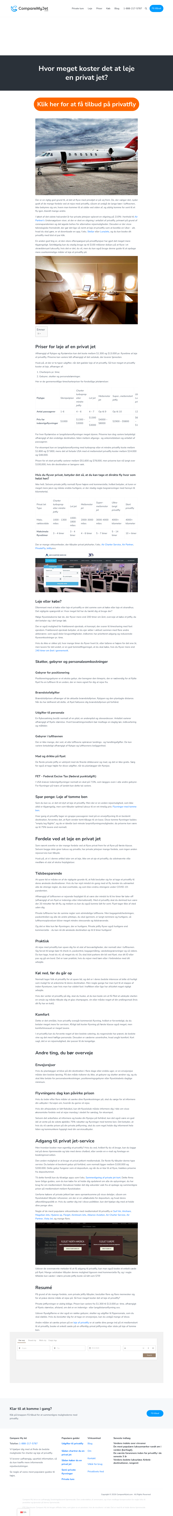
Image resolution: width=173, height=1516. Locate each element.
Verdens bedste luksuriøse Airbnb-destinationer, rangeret (132, 1461)
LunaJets (104, 231)
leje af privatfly (81, 1322)
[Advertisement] (86, 36)
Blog (90, 1443)
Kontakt (92, 1458)
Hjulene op (56, 1214)
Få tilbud (155, 1413)
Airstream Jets (78, 1214)
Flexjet (66, 1214)
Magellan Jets (42, 1214)
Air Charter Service (111, 544)
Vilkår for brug (95, 1464)
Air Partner (127, 544)
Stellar (90, 231)
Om (89, 1450)
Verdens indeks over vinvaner (129, 1443)
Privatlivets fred (96, 1471)
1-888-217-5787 (28, 1443)
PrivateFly (40, 548)
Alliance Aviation (96, 1214)
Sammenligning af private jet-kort (103, 1177)
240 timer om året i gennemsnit (51, 650)
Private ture (68, 1479)
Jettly (49, 548)
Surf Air (117, 1211)
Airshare (126, 1211)
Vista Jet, (48, 1218)
